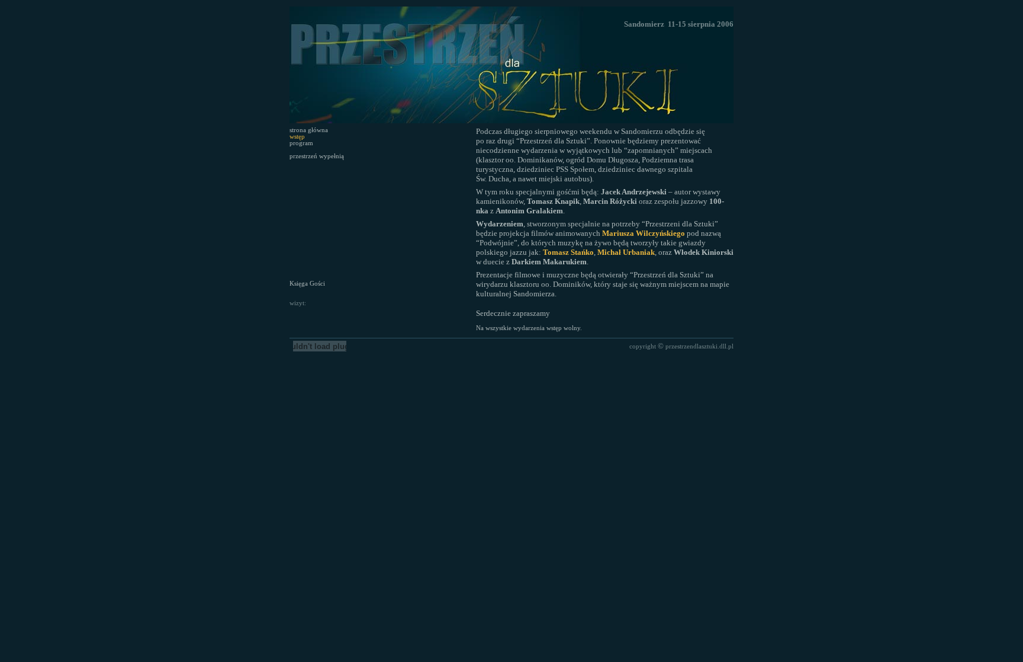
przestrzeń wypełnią (316, 156)
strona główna (308, 130)
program (301, 143)
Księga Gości (307, 283)
